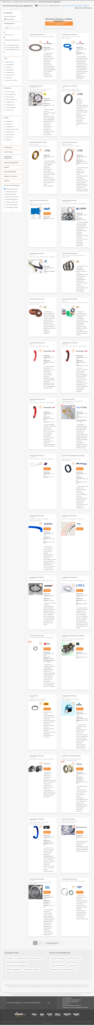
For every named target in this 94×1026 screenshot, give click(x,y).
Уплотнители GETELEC (74, 958)
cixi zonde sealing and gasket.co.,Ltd (12, 47)
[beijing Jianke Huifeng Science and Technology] (82, 763)
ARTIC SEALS (9, 35)
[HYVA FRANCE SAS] (50, 703)
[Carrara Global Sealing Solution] (82, 208)
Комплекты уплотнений (35, 958)
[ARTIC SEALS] (82, 703)
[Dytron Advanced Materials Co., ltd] (82, 407)
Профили (8, 973)
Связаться (47, 213)
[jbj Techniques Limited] (82, 643)
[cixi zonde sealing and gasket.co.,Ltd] (50, 585)
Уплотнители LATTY (74, 965)
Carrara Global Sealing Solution (12, 45)
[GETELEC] (50, 261)
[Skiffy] (50, 463)
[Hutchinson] (50, 42)
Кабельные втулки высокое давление (16, 965)
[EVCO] (50, 827)
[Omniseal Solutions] (82, 94)
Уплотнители (9, 958)
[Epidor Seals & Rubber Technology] (82, 523)
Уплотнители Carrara (72, 962)
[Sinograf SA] (82, 827)
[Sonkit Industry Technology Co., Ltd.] (50, 643)
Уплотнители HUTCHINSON (58, 965)
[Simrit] (50, 208)
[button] (12, 23)
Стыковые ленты (21, 958)
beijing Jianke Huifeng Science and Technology (12, 40)
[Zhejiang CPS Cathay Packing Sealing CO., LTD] (82, 585)
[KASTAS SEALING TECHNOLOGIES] (50, 523)
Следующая (52, 943)
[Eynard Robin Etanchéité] (82, 887)
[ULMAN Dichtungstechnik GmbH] (50, 351)
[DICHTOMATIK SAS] (50, 763)
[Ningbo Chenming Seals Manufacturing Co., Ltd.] (50, 887)
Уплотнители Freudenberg (58, 958)
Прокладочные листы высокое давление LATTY (63, 969)
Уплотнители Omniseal (57, 962)
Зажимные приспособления (31, 969)
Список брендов (67, 998)
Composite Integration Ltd (12, 49)
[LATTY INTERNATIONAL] (50, 94)
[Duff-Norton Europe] (82, 463)
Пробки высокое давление (13, 969)
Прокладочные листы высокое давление (17, 962)
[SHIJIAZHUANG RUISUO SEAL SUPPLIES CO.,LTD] (82, 261)
